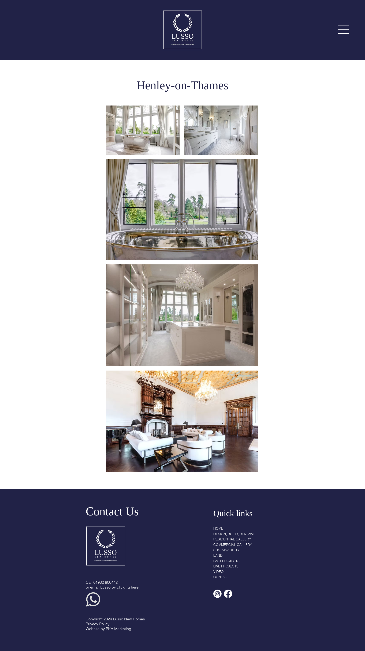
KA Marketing (119, 628)
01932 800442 (105, 582)
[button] (343, 30)
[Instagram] (217, 594)
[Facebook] (228, 594)
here (135, 587)
